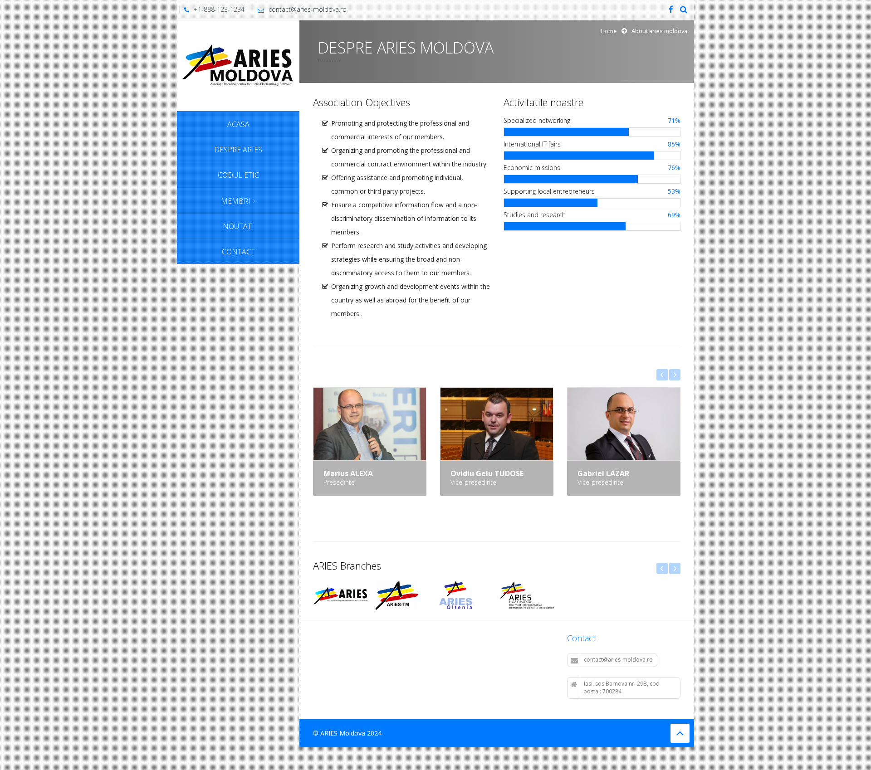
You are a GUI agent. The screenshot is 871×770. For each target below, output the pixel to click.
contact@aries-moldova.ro (308, 9)
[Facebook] (671, 10)
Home (609, 31)
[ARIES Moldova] (238, 65)
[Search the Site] (683, 10)
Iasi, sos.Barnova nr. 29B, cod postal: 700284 (621, 687)
